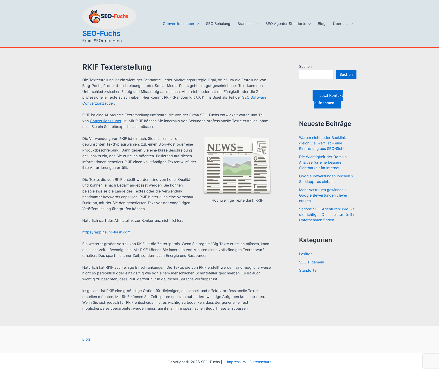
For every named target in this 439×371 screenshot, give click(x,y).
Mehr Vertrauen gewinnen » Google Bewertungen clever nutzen (323, 195)
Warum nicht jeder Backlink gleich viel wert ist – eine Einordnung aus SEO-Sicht (322, 143)
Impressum (236, 362)
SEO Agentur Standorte (285, 23)
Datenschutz (260, 362)
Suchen (305, 66)
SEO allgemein (311, 262)
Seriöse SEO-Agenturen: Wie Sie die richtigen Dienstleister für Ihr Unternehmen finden (327, 214)
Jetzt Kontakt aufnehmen (328, 99)
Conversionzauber (178, 23)
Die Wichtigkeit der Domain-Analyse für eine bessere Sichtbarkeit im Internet (323, 162)
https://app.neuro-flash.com (106, 232)
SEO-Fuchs (101, 33)
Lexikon (306, 254)
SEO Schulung (218, 23)
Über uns (340, 23)
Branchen (246, 23)
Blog (322, 23)
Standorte (307, 270)
